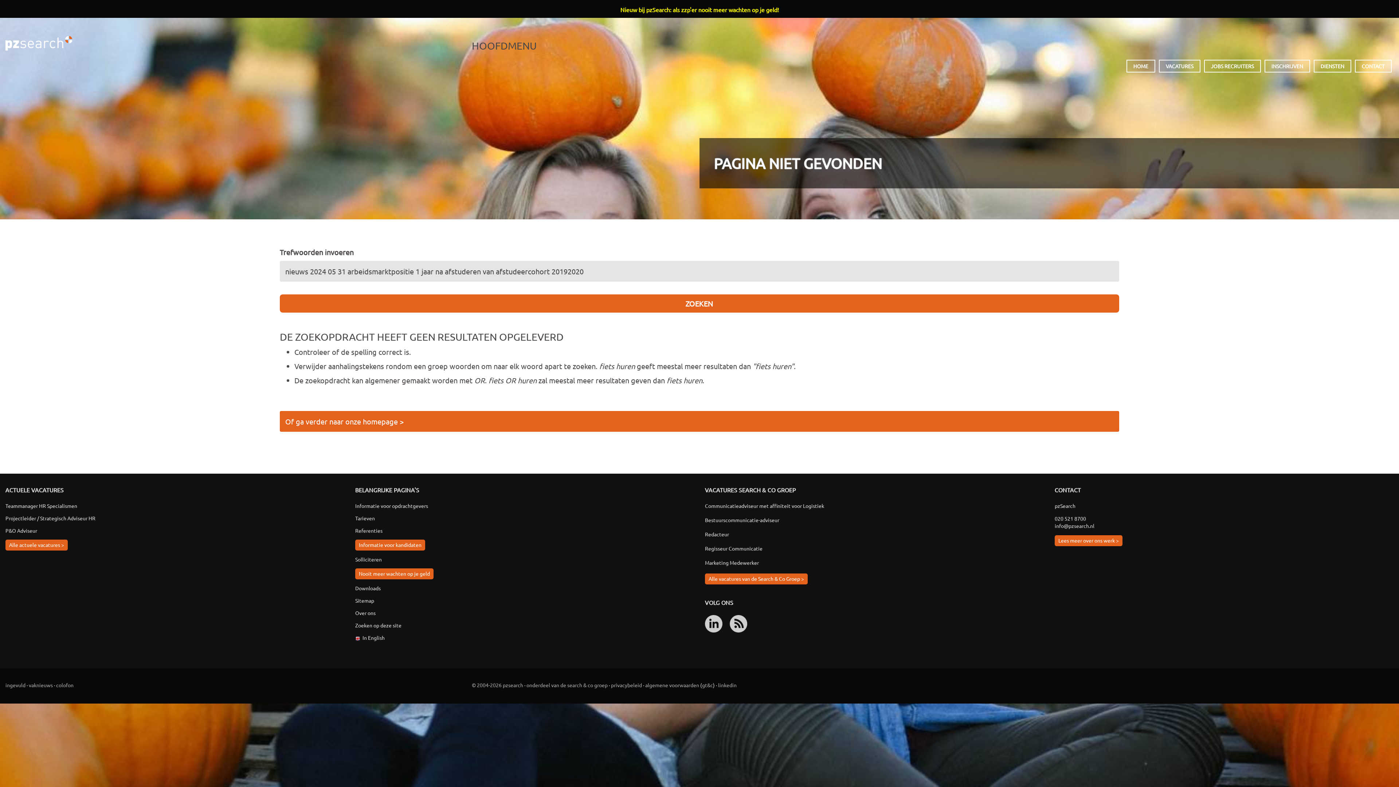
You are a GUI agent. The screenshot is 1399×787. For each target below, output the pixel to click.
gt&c (707, 685)
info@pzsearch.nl (1074, 525)
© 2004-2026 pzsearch (497, 685)
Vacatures (1180, 66)
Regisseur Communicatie (734, 548)
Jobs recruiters (1232, 66)
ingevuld (15, 685)
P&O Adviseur (21, 530)
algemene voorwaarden (672, 685)
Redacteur (717, 534)
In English (374, 637)
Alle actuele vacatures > (36, 544)
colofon (65, 685)
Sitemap (364, 600)
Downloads (368, 588)
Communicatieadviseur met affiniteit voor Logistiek (764, 505)
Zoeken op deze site (378, 625)
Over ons (365, 613)
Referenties (369, 530)
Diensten (1332, 66)
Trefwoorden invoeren (317, 252)
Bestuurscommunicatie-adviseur (742, 520)
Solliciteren (368, 559)
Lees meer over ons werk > (1088, 540)
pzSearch (38, 43)
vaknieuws (41, 685)
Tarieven (365, 518)
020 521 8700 (1070, 518)
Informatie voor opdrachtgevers (391, 505)
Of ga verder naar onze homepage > (344, 421)
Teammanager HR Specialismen (41, 505)
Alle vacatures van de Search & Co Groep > (756, 578)
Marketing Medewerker (732, 562)
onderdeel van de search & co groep (567, 685)
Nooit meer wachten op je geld (394, 573)
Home (1140, 66)
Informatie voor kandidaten (390, 544)
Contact (1373, 66)
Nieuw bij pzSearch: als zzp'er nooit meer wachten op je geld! (699, 9)
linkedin (727, 685)
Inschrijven (1287, 66)
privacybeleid (626, 685)
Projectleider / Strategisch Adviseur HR (50, 518)
